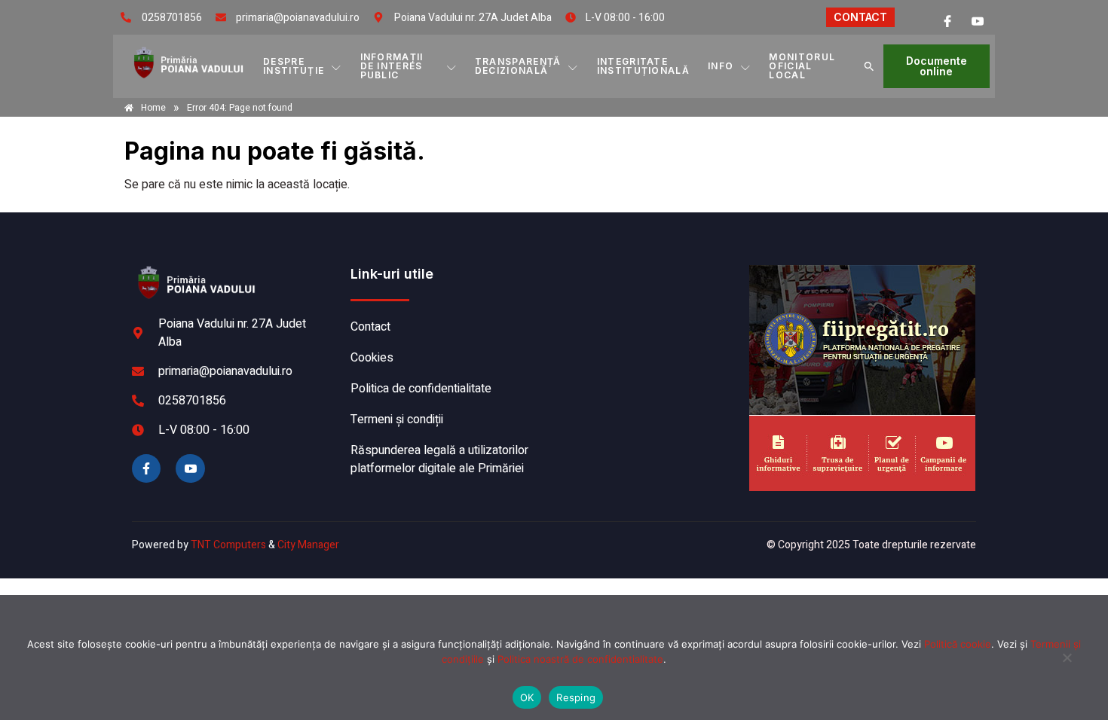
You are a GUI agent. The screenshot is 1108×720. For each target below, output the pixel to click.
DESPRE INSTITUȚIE (293, 66)
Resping (575, 697)
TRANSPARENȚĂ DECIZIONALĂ (518, 66)
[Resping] (1066, 665)
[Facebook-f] (146, 468)
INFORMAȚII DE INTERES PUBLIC (392, 66)
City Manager (308, 545)
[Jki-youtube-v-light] (190, 468)
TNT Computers (228, 545)
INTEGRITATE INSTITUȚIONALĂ (643, 66)
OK (527, 697)
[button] (869, 66)
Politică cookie (957, 644)
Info (720, 66)
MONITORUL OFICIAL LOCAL (802, 66)
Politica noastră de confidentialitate (580, 659)
